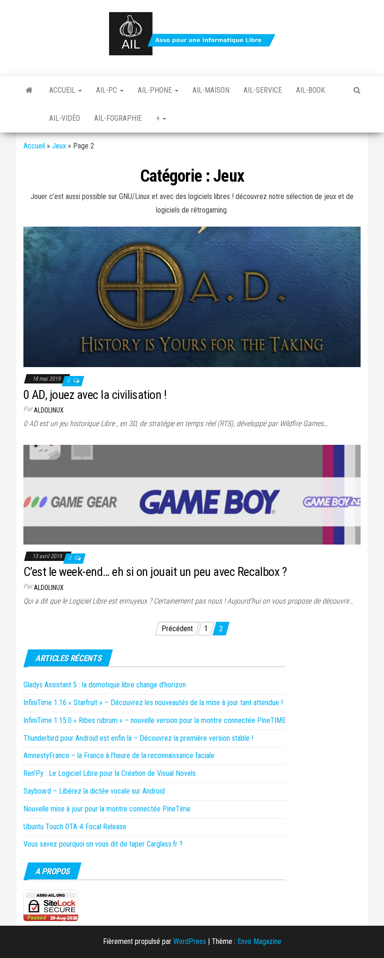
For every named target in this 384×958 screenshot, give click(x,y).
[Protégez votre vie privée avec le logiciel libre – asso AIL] (29, 90)
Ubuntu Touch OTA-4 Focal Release (74, 826)
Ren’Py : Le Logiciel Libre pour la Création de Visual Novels (109, 773)
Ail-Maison (210, 90)
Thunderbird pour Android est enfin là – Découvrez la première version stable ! (138, 738)
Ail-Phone (156, 90)
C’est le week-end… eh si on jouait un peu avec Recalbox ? (155, 572)
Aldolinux (49, 410)
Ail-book (310, 90)
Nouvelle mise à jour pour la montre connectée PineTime (107, 808)
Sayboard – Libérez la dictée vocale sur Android (94, 791)
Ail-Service (263, 90)
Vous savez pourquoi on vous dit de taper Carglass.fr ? (103, 844)
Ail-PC (107, 90)
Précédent (177, 628)
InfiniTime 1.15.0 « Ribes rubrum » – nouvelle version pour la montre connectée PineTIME (154, 720)
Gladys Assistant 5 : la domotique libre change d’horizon (104, 684)
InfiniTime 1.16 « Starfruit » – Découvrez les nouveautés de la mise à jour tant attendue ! (153, 702)
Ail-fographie (118, 118)
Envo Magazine (259, 941)
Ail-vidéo (64, 118)
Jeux (59, 145)
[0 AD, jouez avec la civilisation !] (192, 296)
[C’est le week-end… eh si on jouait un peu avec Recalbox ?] (192, 493)
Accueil (63, 90)
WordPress (189, 941)
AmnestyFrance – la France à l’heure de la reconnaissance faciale (118, 755)
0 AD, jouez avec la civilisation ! (94, 395)
